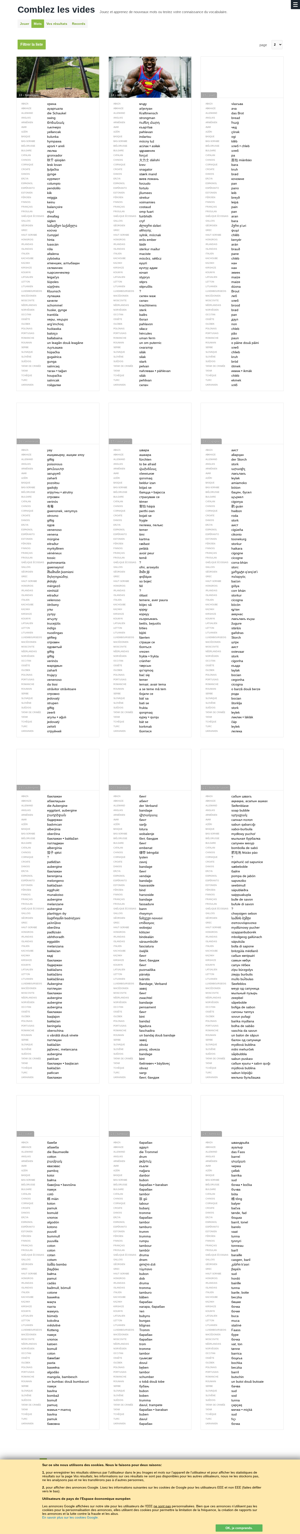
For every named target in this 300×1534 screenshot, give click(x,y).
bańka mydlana (230, 1021)
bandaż (131, 1021)
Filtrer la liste (31, 44)
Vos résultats (56, 24)
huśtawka (41, 329)
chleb (222, 329)
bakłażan (40, 1021)
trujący (39, 675)
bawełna (40, 1367)
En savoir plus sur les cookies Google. (70, 1517)
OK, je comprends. (239, 1528)
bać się (131, 675)
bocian (223, 675)
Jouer (24, 24)
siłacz (130, 329)
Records (78, 24)
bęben (131, 1367)
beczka (224, 1367)
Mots (38, 24)
